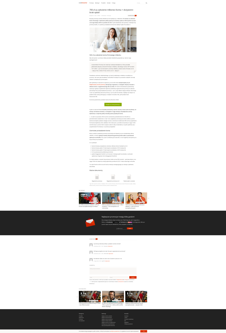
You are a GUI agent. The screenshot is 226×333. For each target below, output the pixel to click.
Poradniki (103, 3)
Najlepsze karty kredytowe (107, 319)
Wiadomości (81, 317)
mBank (134, 183)
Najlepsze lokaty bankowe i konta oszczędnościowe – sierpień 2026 (134, 304)
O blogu (113, 3)
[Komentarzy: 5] (146, 202)
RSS (125, 320)
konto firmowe (119, 183)
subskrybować (121, 281)
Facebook (126, 316)
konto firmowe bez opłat (127, 183)
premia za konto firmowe (101, 185)
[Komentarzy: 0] (146, 300)
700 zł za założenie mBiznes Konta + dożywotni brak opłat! (111, 11)
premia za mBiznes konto (112, 185)
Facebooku (110, 222)
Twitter (125, 317)
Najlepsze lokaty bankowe (107, 320)
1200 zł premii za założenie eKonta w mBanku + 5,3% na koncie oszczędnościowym (134, 206)
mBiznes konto (92, 185)
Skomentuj (92, 265)
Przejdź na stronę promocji (112, 104)
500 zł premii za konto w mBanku (98, 183)
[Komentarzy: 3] (136, 15)
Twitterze (123, 222)
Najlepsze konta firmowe (107, 317)
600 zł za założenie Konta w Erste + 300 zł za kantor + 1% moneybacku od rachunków (112, 206)
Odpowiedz (110, 246)
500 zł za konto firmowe (110, 183)
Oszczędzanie (82, 320)
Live (83, 3)
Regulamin (126, 322)
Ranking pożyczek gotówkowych (108, 323)
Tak (144, 331)
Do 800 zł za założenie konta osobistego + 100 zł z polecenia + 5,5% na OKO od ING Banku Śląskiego (113, 304)
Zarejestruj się (120, 279)
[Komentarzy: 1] (99, 202)
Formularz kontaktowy (128, 319)
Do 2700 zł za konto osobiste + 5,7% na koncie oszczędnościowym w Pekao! (89, 205)
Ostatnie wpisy (82, 288)
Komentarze (92, 239)
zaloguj (126, 279)
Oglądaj (130, 222)
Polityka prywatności (128, 323)
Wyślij (132, 277)
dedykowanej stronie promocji (97, 84)
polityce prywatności (115, 331)
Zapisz (129, 228)
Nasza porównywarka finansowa (108, 325)
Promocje (91, 3)
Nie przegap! (82, 190)
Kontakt (108, 3)
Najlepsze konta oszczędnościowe (109, 322)
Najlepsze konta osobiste (107, 316)
